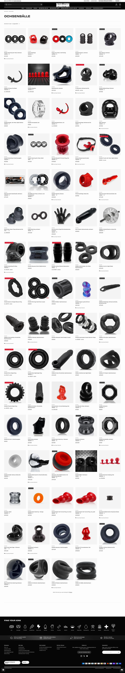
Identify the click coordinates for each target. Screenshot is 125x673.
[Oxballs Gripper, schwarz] (86, 39)
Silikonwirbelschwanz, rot (58, 122)
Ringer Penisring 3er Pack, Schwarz (13, 52)
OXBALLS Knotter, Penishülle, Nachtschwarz (35, 407)
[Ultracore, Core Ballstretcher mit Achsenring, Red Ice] (62, 461)
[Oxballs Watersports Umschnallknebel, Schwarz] (39, 461)
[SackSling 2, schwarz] (39, 533)
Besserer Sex (54, 8)
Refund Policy (7, 653)
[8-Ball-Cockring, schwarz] (39, 215)
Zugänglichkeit (108, 668)
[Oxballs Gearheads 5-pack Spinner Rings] (86, 323)
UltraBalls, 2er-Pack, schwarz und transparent (36, 194)
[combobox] (23, 4)
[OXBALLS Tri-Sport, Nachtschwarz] (110, 359)
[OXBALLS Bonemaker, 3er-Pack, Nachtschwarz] (86, 252)
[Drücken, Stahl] (15, 498)
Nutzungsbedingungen (8, 652)
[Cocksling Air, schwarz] (62, 74)
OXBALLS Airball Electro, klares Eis (107, 229)
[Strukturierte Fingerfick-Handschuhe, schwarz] (62, 215)
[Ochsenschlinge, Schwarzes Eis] (86, 109)
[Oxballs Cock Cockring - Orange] (39, 498)
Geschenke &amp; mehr (69, 8)
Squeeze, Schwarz (79, 439)
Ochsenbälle (11, 11)
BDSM (35, 8)
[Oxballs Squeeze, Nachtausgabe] (62, 533)
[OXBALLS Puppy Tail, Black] (15, 74)
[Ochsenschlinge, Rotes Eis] (86, 180)
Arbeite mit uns (42, 650)
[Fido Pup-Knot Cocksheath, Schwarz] (15, 180)
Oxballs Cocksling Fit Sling (10, 266)
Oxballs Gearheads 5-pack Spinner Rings (85, 337)
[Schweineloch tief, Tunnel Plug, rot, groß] (86, 498)
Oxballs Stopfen (32, 88)
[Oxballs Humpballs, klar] (39, 109)
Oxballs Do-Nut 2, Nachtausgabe (12, 439)
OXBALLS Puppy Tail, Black (10, 88)
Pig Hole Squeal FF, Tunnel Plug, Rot (60, 158)
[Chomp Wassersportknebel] (86, 144)
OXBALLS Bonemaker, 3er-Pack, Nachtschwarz (83, 267)
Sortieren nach (8, 23)
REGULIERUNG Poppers (61, 647)
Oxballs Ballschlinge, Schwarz (106, 88)
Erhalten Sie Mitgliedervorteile (45, 647)
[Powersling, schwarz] (39, 425)
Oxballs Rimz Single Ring (10, 373)
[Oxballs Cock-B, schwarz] (62, 180)
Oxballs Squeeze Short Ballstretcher (37, 266)
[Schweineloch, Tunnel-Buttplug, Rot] (62, 392)
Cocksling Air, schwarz (57, 88)
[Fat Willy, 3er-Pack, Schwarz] (86, 392)
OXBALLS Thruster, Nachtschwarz (107, 337)
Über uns (6, 647)
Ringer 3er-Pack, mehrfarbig (59, 52)
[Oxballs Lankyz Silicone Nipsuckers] (62, 252)
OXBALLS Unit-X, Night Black (106, 266)
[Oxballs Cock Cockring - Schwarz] (62, 425)
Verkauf (88, 8)
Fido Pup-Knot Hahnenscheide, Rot (107, 193)
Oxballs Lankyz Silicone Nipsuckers (60, 266)
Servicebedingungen (117, 668)
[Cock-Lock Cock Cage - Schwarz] (15, 533)
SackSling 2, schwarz (33, 547)
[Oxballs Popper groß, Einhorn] (86, 288)
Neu (23, 8)
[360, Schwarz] (110, 109)
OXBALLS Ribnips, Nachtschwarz (36, 337)
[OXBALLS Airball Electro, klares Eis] (110, 215)
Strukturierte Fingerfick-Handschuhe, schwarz (61, 230)
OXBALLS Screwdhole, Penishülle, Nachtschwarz (12, 338)
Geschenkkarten (7, 650)
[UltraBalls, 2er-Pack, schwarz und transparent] (39, 180)
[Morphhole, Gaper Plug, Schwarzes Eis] (15, 215)
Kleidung (29, 8)
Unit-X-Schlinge (32, 52)
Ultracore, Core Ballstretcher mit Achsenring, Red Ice (60, 476)
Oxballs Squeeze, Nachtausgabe (60, 547)
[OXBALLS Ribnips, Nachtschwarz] (39, 323)
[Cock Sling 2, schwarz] (110, 39)
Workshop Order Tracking (24, 653)
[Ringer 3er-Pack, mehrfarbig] (62, 39)
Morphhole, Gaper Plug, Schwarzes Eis (13, 229)
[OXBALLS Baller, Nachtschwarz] (62, 288)
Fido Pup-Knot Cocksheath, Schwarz (13, 193)
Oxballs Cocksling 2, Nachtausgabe (12, 158)
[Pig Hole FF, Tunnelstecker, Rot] (86, 533)
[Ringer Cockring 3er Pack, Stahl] (39, 144)
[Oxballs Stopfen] (39, 74)
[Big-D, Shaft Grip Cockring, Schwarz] (15, 569)
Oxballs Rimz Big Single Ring (35, 373)
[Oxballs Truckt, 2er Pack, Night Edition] (110, 144)
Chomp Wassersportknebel (82, 158)
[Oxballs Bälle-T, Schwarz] (86, 461)
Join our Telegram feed (84, 652)
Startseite (6, 11)
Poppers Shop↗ (98, 8)
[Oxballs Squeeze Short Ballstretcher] (39, 252)
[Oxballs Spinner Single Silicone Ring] (15, 288)
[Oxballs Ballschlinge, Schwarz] (110, 74)
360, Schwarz (102, 122)
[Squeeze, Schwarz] (86, 425)
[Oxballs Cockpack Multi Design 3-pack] (62, 323)
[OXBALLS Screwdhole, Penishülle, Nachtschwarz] (15, 323)
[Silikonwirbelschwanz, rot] (62, 109)
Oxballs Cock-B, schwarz (58, 193)
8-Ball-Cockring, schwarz (34, 229)
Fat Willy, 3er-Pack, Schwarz (82, 406)
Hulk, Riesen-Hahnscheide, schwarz (84, 229)
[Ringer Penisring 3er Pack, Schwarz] (15, 39)
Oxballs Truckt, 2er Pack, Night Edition (108, 158)
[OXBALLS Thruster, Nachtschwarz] (110, 323)
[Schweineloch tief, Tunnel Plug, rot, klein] (62, 498)
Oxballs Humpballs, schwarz (106, 439)
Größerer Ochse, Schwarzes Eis (107, 547)
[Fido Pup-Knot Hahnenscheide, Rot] (110, 180)
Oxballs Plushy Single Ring (10, 406)
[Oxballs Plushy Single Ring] (15, 392)
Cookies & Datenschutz (99, 668)
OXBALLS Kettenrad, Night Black (83, 373)
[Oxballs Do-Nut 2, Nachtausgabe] (15, 425)
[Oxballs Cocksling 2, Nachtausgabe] (15, 144)
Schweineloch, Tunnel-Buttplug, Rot (60, 406)
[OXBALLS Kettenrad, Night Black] (86, 359)
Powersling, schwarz (33, 439)
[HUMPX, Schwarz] (110, 392)
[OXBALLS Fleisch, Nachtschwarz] (62, 569)
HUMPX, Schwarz (103, 406)
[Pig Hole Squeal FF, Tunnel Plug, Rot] (62, 144)
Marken (81, 8)
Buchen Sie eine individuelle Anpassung (26, 652)
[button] (41, 4)
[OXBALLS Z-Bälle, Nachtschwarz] (86, 569)
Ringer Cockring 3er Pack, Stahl (35, 158)
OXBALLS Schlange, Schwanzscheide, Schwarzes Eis (108, 303)
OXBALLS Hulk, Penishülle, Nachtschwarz (62, 373)
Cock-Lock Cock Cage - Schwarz (12, 547)
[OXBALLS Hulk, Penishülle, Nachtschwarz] (62, 359)
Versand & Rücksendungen (24, 650)
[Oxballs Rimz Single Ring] (15, 359)
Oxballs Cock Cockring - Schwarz (60, 439)
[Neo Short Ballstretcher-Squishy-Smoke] (110, 498)
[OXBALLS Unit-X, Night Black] (110, 252)
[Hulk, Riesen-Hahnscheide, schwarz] (86, 215)
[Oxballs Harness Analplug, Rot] (110, 461)
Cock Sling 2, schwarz (104, 52)
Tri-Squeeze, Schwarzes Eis (82, 88)
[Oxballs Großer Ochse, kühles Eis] (15, 461)
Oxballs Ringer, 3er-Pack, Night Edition (13, 122)
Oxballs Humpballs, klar (33, 122)
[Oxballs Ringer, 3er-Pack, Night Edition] (15, 109)
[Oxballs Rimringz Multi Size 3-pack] (39, 288)
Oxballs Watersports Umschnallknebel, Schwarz (37, 476)
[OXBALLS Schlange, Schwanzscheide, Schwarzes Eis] (110, 288)
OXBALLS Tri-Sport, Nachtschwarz (107, 373)
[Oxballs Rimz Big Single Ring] (39, 359)
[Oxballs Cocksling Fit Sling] (15, 252)
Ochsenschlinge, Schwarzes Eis (83, 122)
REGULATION (9, 668)
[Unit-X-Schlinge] (39, 39)
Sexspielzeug (43, 8)
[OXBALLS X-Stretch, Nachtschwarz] (39, 569)
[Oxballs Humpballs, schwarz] (110, 425)
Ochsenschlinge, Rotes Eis (81, 193)
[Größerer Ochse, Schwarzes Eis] (110, 533)
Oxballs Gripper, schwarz (81, 52)
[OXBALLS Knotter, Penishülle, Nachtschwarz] (39, 392)
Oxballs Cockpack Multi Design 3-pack (61, 337)
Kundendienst (21, 647)
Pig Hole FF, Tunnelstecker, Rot (82, 547)
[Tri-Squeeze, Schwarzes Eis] (86, 74)
